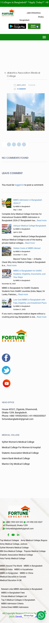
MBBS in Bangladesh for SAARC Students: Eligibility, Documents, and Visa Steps (29, 274)
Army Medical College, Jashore (13, 544)
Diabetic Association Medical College (16, 555)
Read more (41, 220)
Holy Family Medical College (12, 558)
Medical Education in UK (11, 580)
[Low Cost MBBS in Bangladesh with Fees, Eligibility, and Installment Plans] (6, 303)
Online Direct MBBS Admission (15, 607)
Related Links (7, 589)
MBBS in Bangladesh (33, 566)
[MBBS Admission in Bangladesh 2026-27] (6, 203)
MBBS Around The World (11, 566)
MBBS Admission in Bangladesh (28, 589)
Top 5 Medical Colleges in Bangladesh (18, 600)
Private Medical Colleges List (14, 596)
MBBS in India (6, 569)
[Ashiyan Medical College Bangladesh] (6, 229)
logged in (19, 185)
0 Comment (21, 89)
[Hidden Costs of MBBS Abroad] (6, 251)
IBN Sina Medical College (11, 551)
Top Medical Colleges (9, 540)
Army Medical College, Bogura (34, 540)
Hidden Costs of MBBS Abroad (26, 248)
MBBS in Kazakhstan (23, 569)
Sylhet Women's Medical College (14, 547)
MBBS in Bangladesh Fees (13, 593)
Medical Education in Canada (13, 577)
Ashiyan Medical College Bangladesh (29, 226)
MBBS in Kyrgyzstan (9, 573)
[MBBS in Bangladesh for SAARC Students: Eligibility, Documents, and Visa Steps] (6, 274)
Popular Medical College (34, 551)
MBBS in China (26, 573)
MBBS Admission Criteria (12, 603)
